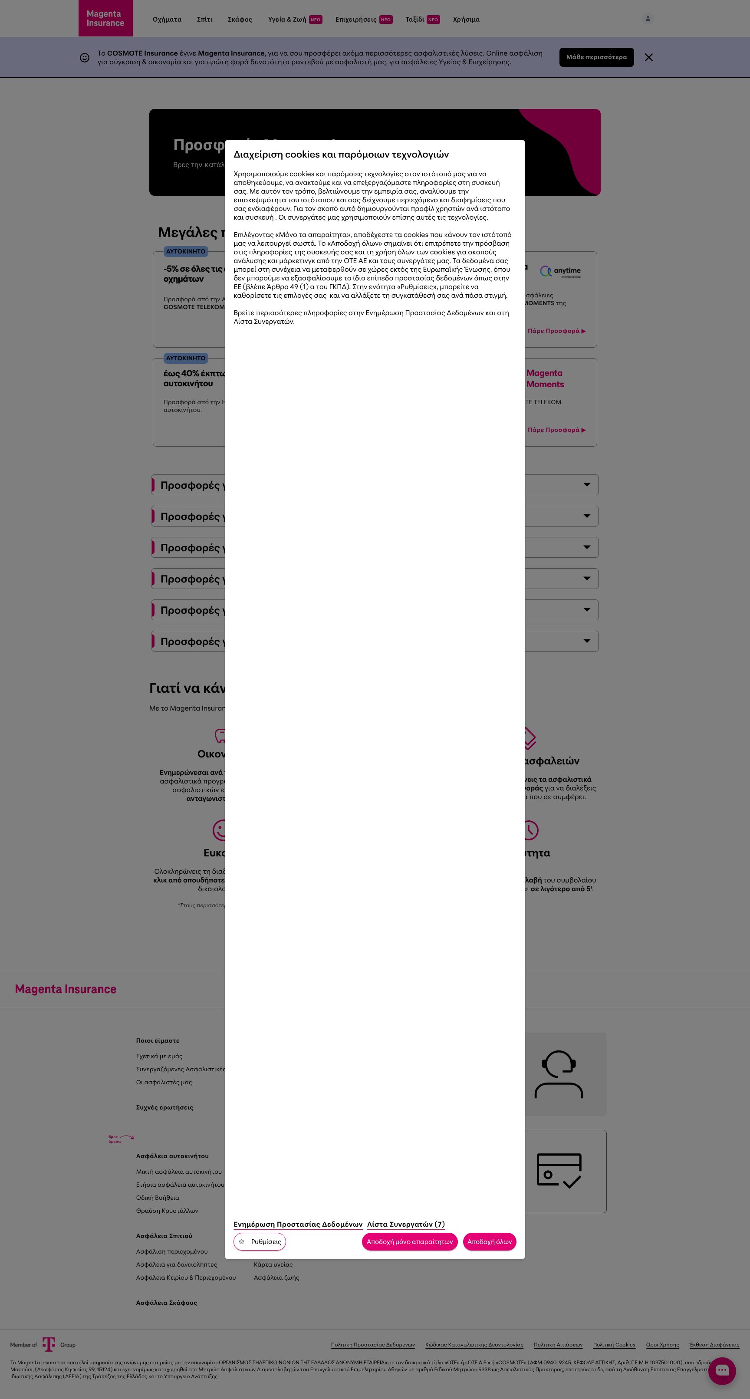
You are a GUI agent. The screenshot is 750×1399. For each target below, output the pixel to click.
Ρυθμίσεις (266, 1241)
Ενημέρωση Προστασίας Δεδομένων (298, 1224)
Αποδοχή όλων (489, 1241)
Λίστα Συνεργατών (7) (406, 1224)
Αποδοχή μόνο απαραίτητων (410, 1241)
